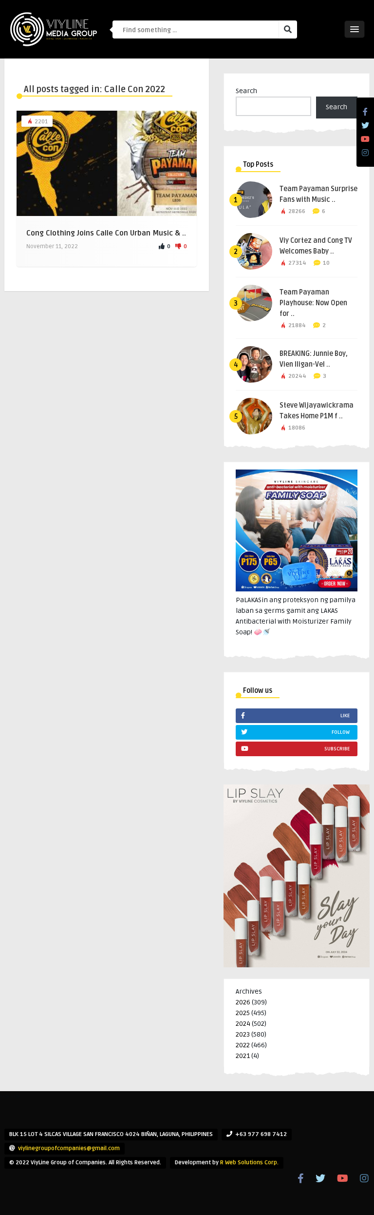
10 (326, 263)
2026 (243, 1002)
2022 (243, 1045)
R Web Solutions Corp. (249, 1162)
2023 (243, 1034)
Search (246, 91)
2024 (243, 1023)
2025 (243, 1013)
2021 (243, 1056)
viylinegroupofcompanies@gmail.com (69, 1148)
